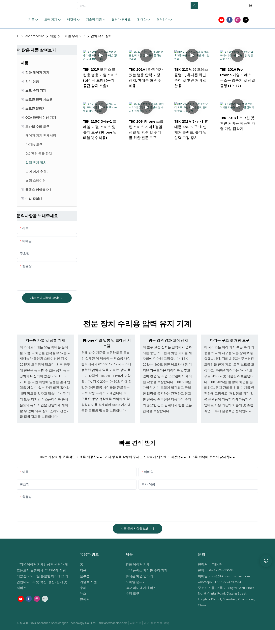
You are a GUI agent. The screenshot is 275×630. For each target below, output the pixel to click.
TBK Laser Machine (30, 36)
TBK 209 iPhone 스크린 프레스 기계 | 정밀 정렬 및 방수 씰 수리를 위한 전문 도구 (146, 129)
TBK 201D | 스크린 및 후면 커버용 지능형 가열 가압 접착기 (237, 123)
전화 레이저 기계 (138, 564)
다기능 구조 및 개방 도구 (229, 340)
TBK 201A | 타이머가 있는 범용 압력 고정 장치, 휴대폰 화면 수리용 (146, 77)
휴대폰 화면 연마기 (139, 576)
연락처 (85, 599)
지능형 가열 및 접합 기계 (45, 340)
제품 (53, 36)
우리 (83, 588)
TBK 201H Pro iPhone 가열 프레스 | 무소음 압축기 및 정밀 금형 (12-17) (237, 77)
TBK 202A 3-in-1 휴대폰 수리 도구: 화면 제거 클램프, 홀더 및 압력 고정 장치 (191, 129)
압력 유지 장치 (101, 36)
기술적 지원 (88, 582)
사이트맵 (136, 623)
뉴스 (83, 593)
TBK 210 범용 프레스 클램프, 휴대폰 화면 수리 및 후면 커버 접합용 (191, 77)
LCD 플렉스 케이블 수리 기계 (146, 570)
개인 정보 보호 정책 (156, 623)
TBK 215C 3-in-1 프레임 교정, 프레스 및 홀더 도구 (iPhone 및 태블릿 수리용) (100, 129)
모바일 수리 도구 (73, 36)
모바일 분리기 (136, 582)
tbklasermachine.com (113, 623)
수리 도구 (132, 593)
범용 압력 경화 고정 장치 (168, 340)
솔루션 (85, 576)
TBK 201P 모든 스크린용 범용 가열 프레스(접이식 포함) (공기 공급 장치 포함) (100, 77)
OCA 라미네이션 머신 (141, 588)
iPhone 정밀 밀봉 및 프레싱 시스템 (107, 343)
